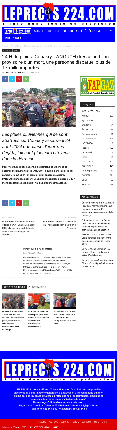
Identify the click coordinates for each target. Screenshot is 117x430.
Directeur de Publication (15, 72)
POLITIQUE (53, 31)
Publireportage (89, 170)
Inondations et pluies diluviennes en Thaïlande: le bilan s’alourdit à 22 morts (59, 224)
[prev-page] (4, 336)
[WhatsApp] (26, 79)
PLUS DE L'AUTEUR (37, 287)
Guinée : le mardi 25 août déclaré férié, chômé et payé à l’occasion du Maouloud (98, 263)
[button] (111, 31)
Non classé (87, 161)
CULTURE (67, 31)
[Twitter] (12, 79)
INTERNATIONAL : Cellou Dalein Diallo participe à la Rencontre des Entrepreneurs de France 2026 (64, 317)
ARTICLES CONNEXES (14, 287)
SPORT (17, 38)
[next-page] (9, 336)
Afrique (86, 115)
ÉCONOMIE (95, 31)
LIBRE (7, 38)
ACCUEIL (39, 31)
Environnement (90, 134)
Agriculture (87, 120)
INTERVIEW (87, 143)
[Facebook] (5, 79)
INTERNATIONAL (90, 138)
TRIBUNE (86, 184)
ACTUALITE (16, 46)
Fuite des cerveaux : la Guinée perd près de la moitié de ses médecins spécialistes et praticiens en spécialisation (96, 225)
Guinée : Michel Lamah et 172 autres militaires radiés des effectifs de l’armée (96, 252)
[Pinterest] (19, 79)
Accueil (5, 46)
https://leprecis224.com (33, 253)
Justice (85, 147)
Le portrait (87, 152)
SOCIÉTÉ (81, 31)
